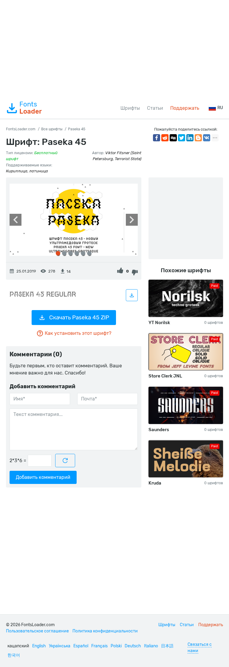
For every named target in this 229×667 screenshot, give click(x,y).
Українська (59, 646)
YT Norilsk (159, 322)
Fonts (30, 108)
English (39, 646)
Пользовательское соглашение (37, 631)
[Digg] (173, 137)
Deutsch (133, 646)
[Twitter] (181, 137)
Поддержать (184, 108)
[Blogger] (198, 137)
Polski (116, 646)
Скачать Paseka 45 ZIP (79, 317)
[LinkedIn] (190, 137)
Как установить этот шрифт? (78, 333)
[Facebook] (156, 137)
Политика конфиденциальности (105, 631)
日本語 (167, 646)
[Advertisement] (114, 49)
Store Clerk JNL (165, 376)
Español (80, 646)
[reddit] (164, 137)
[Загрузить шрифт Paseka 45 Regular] (132, 295)
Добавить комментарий (43, 477)
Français (99, 646)
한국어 (13, 655)
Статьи (155, 108)
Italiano (151, 646)
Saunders (158, 429)
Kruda (154, 483)
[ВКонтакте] (206, 137)
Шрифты (130, 108)
